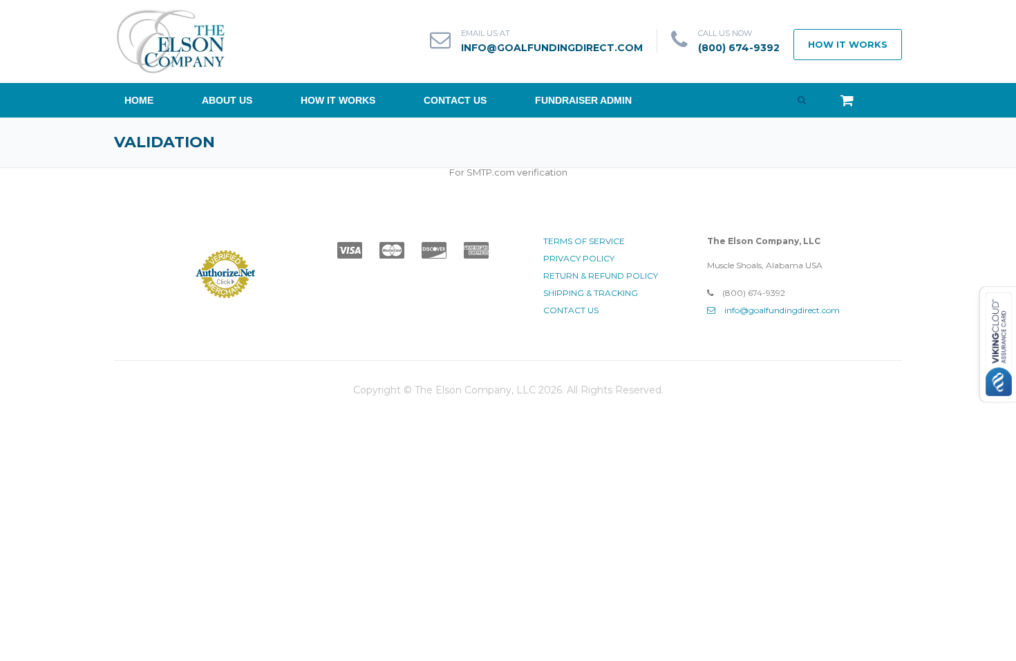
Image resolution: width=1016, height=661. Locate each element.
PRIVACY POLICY (578, 258)
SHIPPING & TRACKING (590, 293)
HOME (138, 100)
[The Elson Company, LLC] (171, 40)
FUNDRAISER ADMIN (583, 100)
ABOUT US (227, 100)
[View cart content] (840, 98)
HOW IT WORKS (847, 44)
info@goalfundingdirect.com (552, 47)
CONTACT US (455, 100)
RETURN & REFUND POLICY (600, 275)
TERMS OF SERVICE (584, 241)
